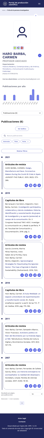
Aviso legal (22, 418)
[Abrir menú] (39, 4)
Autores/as (6, 141)
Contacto (22, 422)
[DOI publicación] (30, 185)
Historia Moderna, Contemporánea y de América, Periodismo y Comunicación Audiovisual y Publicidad (21, 69)
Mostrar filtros (22, 151)
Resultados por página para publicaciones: (8, 394)
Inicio (3, 10)
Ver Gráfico (22, 129)
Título (16, 141)
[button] (36, 16)
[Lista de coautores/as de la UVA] (39, 185)
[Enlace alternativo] (30, 236)
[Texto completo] (30, 275)
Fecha (24, 141)
